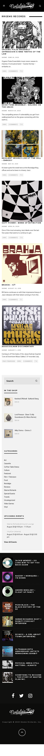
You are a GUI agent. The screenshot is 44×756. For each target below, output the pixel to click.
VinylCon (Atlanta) (14, 531)
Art (5, 460)
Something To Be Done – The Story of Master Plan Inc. (28, 677)
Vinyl (4, 71)
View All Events (10, 542)
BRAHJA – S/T (9, 285)
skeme (4, 57)
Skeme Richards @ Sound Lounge (20, 524)
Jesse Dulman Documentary (18, 346)
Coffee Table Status (11, 467)
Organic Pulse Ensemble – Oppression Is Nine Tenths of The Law (21, 51)
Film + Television (9, 361)
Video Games (9, 504)
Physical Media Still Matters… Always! (27, 664)
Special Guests (9, 494)
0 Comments (13, 71)
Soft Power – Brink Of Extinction (21, 223)
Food (6, 480)
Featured (7, 473)
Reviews (7, 487)
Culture (7, 470)
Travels (7, 497)
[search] (36, 380)
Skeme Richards (10, 490)
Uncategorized (9, 500)
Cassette (7, 463)
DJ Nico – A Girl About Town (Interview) (28, 635)
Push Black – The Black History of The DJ (27, 607)
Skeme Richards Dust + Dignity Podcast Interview (28, 621)
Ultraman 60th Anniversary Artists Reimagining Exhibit (27, 651)
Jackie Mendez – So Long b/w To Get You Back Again (27, 562)
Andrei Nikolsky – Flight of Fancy (25, 591)
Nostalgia (7, 483)
